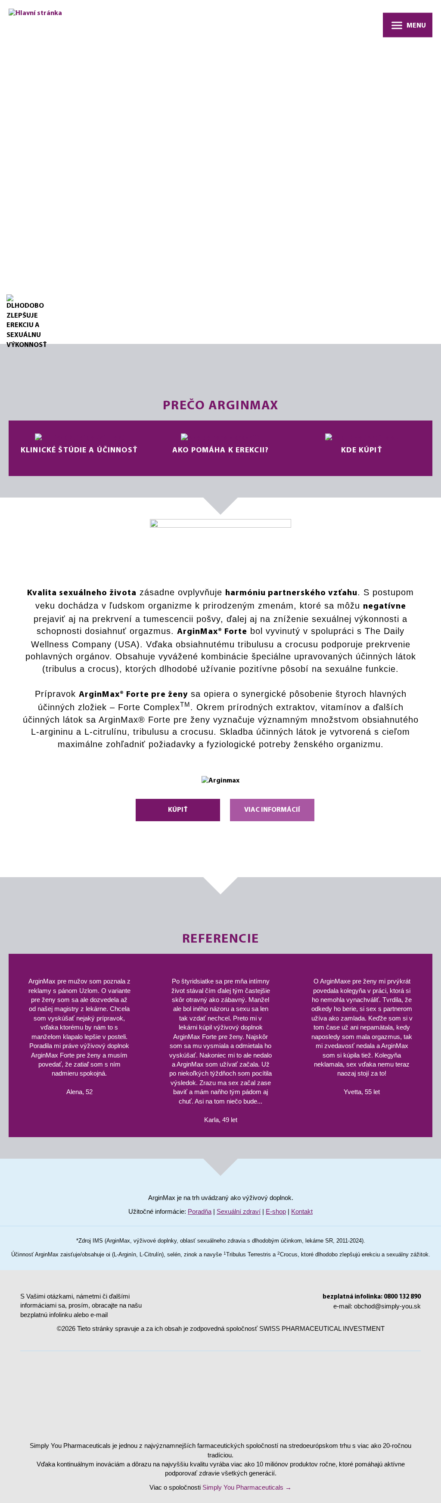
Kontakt (302, 1211)
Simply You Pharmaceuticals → (247, 1487)
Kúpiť (178, 810)
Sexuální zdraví (239, 1211)
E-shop (276, 1211)
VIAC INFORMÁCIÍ (272, 810)
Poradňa (199, 1211)
